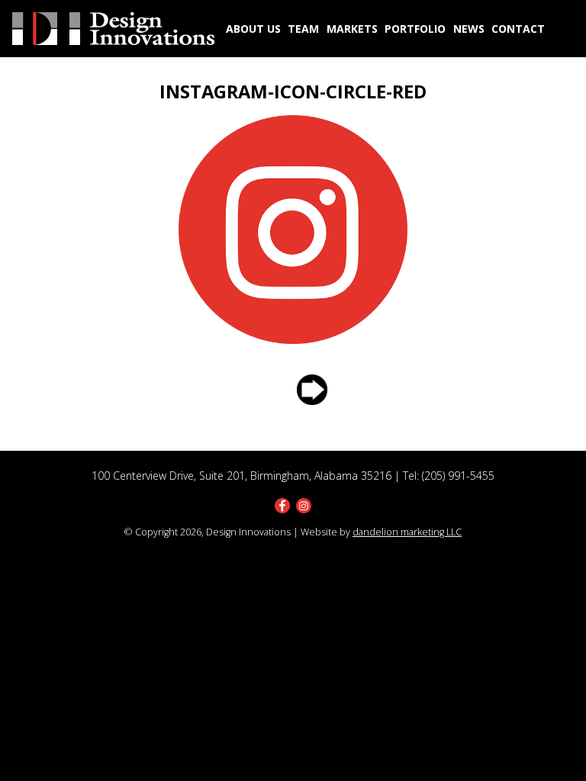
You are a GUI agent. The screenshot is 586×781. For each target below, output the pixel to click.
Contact (518, 28)
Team (303, 28)
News (469, 28)
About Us (253, 28)
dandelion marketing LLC (407, 531)
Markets (352, 28)
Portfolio (415, 28)
